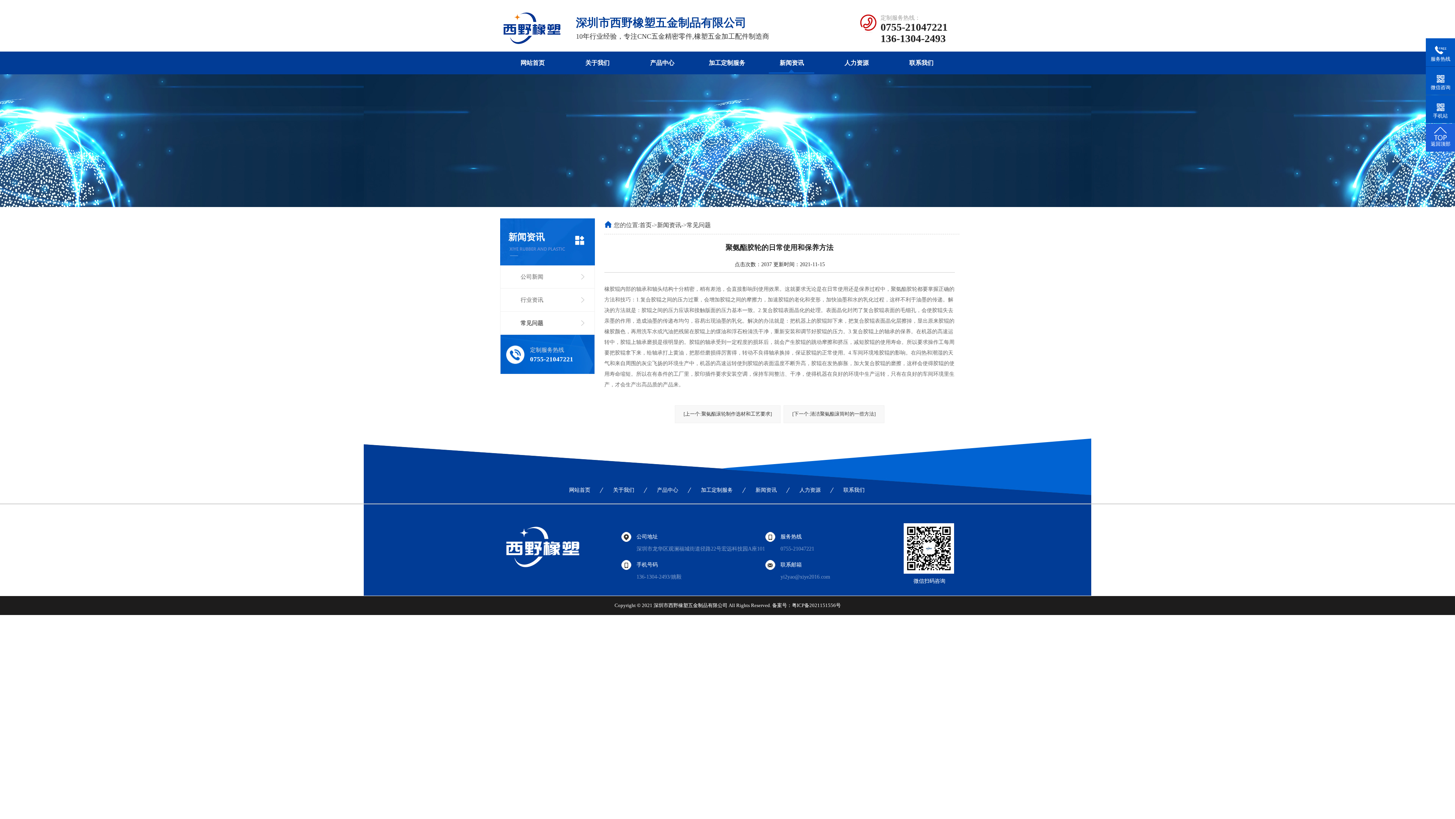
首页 (646, 225)
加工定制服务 (727, 63)
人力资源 (857, 63)
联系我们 (921, 63)
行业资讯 (532, 300)
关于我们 (597, 63)
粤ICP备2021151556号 (816, 605)
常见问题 (532, 323)
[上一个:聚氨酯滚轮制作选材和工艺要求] (728, 414)
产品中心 (662, 63)
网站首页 (533, 63)
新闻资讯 (792, 63)
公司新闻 (532, 277)
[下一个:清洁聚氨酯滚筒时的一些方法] (834, 414)
